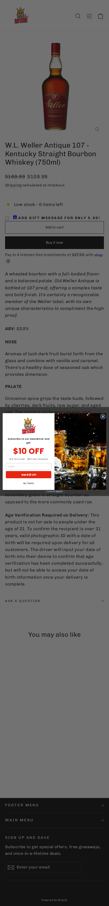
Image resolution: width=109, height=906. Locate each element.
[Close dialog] (103, 416)
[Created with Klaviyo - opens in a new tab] (54, 491)
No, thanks (28, 483)
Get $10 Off (28, 474)
